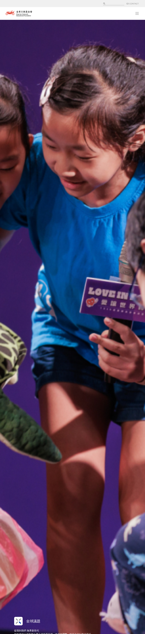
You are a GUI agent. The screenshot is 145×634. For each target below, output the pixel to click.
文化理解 (33, 621)
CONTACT (134, 4)
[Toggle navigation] (137, 13)
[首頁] (19, 13)
